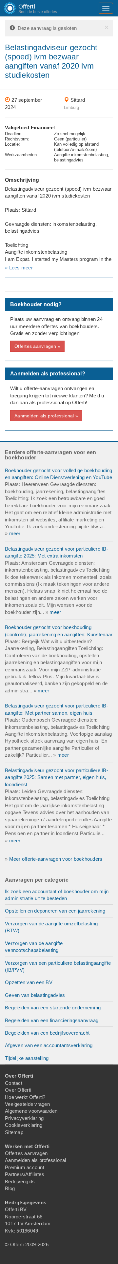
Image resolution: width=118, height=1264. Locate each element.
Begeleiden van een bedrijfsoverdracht (47, 1033)
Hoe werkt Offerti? (25, 1097)
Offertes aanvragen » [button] (37, 346)
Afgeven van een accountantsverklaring (48, 1045)
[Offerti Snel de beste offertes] (5, 8)
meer (15, 533)
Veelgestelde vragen (27, 1104)
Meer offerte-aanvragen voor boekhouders (56, 859)
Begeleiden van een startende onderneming (53, 1007)
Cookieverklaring (23, 1125)
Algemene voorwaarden (31, 1111)
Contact (13, 1083)
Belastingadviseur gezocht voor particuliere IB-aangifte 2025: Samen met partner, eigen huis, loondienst (56, 777)
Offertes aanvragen (26, 1153)
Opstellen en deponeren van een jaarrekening (55, 911)
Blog (10, 1188)
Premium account (24, 1167)
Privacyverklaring (24, 1118)
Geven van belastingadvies (35, 995)
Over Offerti (18, 1090)
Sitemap (14, 1132)
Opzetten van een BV (28, 982)
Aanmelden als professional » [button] (46, 415)
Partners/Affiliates (24, 1174)
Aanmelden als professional (35, 1160)
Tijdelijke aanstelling (27, 1058)
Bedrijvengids (20, 1181)
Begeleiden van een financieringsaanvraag (51, 1020)
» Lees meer (19, 267)
